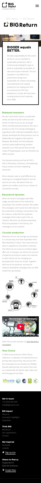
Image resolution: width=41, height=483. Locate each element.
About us (5, 414)
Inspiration (6, 420)
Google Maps (10, 470)
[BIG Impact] (9, 6)
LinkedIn (5, 448)
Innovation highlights (10, 417)
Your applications (9, 432)
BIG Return (29, 18)
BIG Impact (12, 18)
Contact (5, 435)
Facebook (6, 445)
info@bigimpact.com (10, 405)
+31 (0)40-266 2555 (9, 402)
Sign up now (10, 452)
